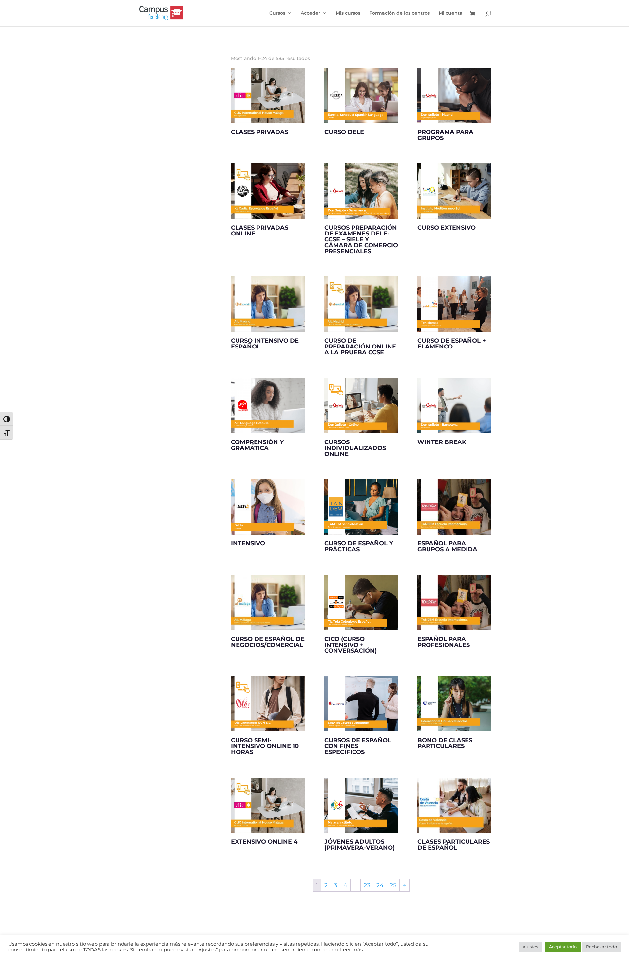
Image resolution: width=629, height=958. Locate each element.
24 (380, 885)
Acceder (310, 13)
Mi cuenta (451, 13)
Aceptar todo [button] (563, 946)
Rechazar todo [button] (601, 946)
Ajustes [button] (530, 946)
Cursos (277, 13)
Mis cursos (348, 13)
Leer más (351, 950)
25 (393, 885)
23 (367, 885)
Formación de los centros (399, 13)
